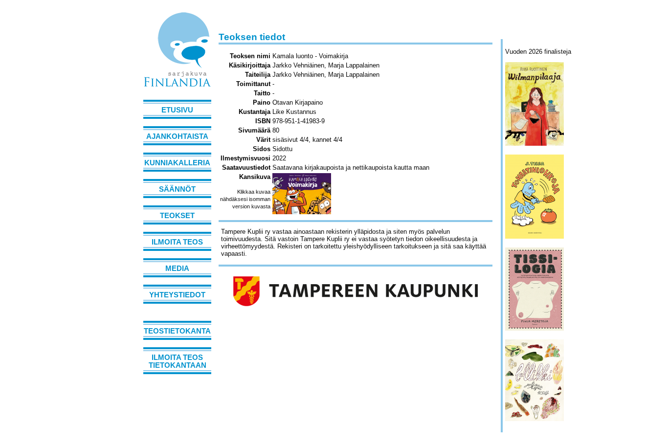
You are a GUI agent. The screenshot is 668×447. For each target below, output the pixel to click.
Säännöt (177, 189)
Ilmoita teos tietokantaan (177, 361)
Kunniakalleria (177, 163)
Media (177, 268)
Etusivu (177, 110)
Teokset (177, 216)
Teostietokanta (177, 331)
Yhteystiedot (177, 295)
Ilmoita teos (177, 242)
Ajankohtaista (177, 136)
